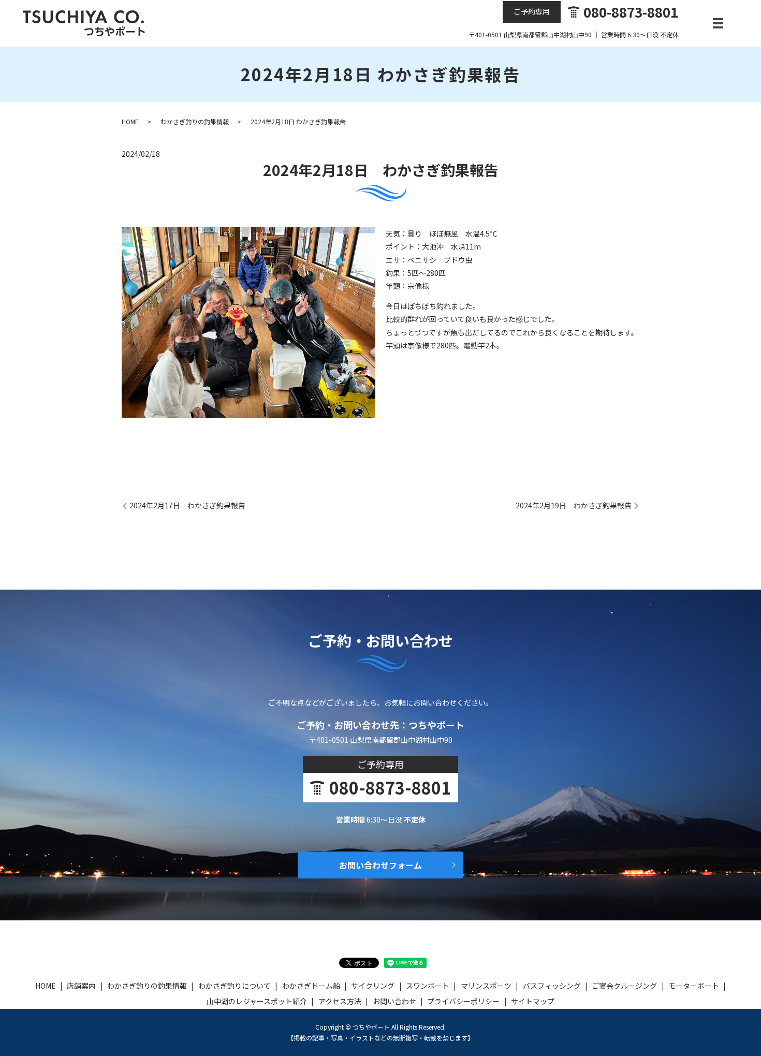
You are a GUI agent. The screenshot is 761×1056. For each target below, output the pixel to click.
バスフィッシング (552, 985)
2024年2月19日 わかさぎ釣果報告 (574, 505)
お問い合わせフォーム (380, 865)
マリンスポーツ (486, 985)
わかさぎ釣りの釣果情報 (194, 121)
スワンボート (427, 985)
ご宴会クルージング (624, 985)
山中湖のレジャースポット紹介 (257, 1001)
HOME (130, 121)
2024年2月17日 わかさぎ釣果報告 (187, 505)
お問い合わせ (394, 1001)
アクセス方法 (339, 1001)
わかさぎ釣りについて (234, 985)
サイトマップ (532, 1001)
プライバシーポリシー (463, 1001)
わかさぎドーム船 (311, 985)
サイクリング (372, 985)
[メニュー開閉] (718, 23)
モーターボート (693, 985)
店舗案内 (81, 985)
